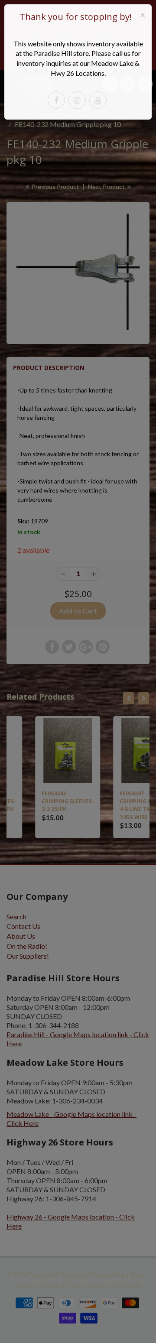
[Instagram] (77, 100)
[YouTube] (98, 100)
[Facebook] (56, 100)
